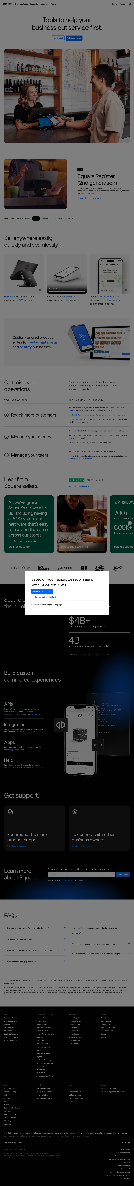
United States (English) (42, 591)
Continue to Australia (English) (43, 597)
